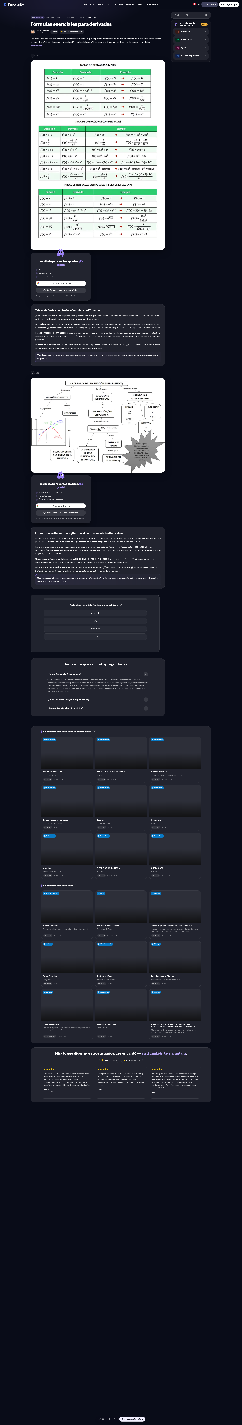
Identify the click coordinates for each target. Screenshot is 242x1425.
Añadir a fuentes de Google (73, 32)
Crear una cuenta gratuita (132, 1419)
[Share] (197, 15)
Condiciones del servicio (61, 296)
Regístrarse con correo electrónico (62, 290)
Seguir (54, 32)
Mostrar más (36, 46)
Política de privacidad (78, 296)
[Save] (187, 15)
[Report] (206, 15)
